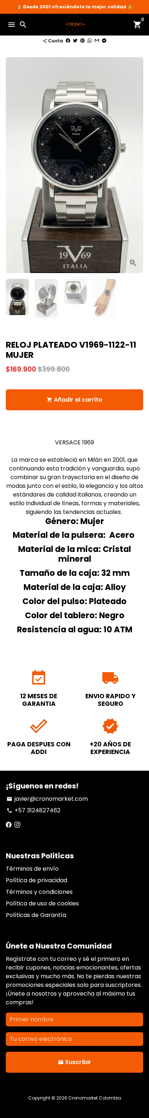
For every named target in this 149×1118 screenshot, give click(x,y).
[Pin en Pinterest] (82, 41)
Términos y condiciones (39, 892)
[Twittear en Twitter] (75, 41)
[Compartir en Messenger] (104, 41)
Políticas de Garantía (36, 915)
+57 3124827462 (33, 810)
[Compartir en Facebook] (68, 41)
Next (136, 165)
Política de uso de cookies (42, 903)
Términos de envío (32, 868)
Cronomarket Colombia (94, 1098)
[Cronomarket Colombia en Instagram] (17, 825)
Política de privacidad (36, 880)
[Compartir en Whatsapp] (90, 41)
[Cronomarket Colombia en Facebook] (9, 825)
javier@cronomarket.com (47, 799)
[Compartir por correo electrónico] (97, 41)
